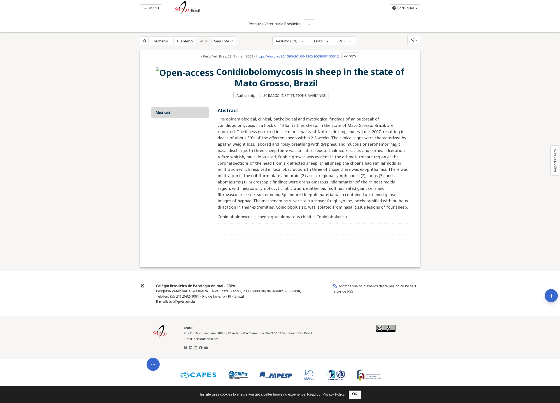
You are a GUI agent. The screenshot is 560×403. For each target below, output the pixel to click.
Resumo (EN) (286, 41)
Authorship (245, 95)
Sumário (161, 41)
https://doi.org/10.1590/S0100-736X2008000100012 (297, 56)
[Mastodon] (190, 347)
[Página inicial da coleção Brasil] (160, 337)
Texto (318, 41)
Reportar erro (555, 160)
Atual (204, 41)
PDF (342, 41)
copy (349, 56)
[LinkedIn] (195, 347)
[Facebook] (201, 347)
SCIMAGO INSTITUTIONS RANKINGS (294, 95)
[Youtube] (206, 347)
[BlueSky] (185, 347)
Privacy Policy (333, 394)
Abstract (163, 112)
